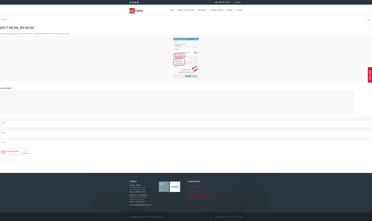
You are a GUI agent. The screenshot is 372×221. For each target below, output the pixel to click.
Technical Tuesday (216, 10)
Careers (230, 10)
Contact (239, 10)
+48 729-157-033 (139, 192)
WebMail (237, 2)
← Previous (3, 20)
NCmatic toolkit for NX (185, 10)
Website (3, 141)
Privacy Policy (231, 217)
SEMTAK (149, 217)
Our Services (202, 10)
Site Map (239, 217)
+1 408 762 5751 (139, 202)
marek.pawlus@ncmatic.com (143, 205)
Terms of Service (220, 217)
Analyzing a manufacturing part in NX (199, 189)
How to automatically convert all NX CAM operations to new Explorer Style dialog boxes (200, 196)
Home (172, 10)
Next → (369, 20)
